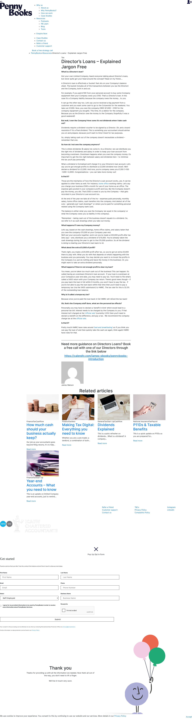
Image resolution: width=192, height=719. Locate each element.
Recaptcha (64, 604)
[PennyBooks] (16, 9)
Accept (189, 717)
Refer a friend (42, 43)
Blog (43, 26)
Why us (39, 5)
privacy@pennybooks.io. (69, 626)
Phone (63, 583)
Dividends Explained (106, 427)
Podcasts (45, 21)
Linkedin (170, 510)
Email (1, 583)
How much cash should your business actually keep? (41, 431)
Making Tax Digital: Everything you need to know (78, 429)
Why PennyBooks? (48, 10)
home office (104, 183)
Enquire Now (41, 33)
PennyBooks (36, 53)
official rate (90, 313)
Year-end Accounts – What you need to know (41, 485)
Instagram (171, 507)
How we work (47, 13)
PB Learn (44, 24)
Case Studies (46, 16)
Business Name (66, 593)
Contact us (41, 41)
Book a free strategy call (42, 50)
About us (44, 8)
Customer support (44, 46)
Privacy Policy (141, 510)
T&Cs (137, 507)
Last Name (64, 573)
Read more (31, 449)
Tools (43, 29)
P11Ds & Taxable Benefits (147, 427)
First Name (3, 573)
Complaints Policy (142, 512)
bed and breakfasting (103, 327)
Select (2, 593)
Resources (40, 18)
